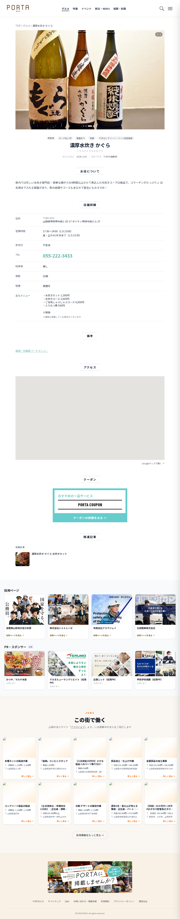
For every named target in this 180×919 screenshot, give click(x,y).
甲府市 (51, 138)
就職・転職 (119, 8)
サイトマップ (54, 901)
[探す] (162, 8)
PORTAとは (38, 901)
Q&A (67, 901)
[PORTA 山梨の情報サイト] (18, 8)
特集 (75, 8)
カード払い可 (65, 138)
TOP (18, 25)
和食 (92, 138)
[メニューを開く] (170, 8)
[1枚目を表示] (83, 126)
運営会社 (143, 901)
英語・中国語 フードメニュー (31, 351)
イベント (86, 8)
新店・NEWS (102, 8)
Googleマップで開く (152, 463)
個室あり (80, 138)
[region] (90, 79)
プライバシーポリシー (124, 901)
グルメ (65, 8)
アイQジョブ (78, 727)
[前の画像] (21, 79)
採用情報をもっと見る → (90, 835)
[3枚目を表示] (90, 126)
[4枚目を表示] (94, 126)
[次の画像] (158, 79)
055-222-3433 (57, 255)
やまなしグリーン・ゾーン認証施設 (115, 138)
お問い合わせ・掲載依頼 (85, 901)
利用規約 (105, 901)
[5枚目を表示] (96, 126)
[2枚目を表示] (85, 126)
